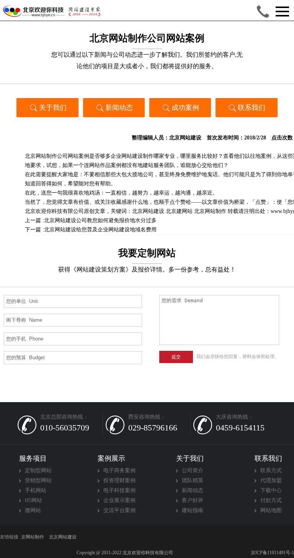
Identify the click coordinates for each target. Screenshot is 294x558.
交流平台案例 (119, 510)
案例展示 (111, 458)
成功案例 (185, 107)
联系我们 (251, 107)
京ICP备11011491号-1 (272, 552)
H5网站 (33, 500)
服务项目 (33, 458)
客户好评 (192, 500)
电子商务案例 (119, 470)
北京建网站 (179, 211)
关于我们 (53, 107)
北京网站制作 (210, 211)
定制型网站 (38, 470)
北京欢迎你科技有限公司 (54, 211)
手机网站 (35, 490)
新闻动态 (119, 107)
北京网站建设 (185, 138)
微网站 (33, 510)
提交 (176, 357)
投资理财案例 (119, 480)
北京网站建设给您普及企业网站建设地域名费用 (100, 229)
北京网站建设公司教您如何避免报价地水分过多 (100, 220)
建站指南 (192, 510)
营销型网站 (38, 480)
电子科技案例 (119, 490)
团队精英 (192, 480)
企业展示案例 (119, 500)
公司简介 (192, 470)
